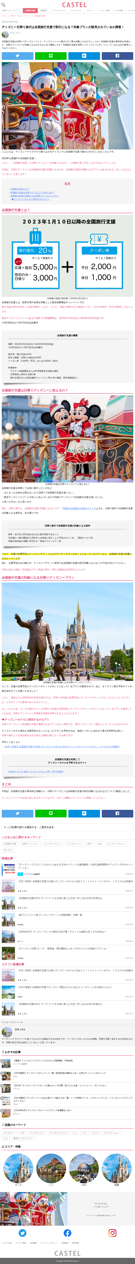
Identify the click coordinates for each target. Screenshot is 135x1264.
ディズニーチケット (116, 844)
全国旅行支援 (30, 10)
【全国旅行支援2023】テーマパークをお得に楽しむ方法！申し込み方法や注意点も (60, 898)
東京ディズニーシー (23, 1138)
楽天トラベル (30, 771)
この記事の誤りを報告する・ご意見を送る (30, 827)
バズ (22, 1133)
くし (75, 1133)
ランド (95, 1133)
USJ (84, 1185)
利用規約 (65, 1243)
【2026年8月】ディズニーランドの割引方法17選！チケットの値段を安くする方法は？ (62, 931)
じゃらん (41, 771)
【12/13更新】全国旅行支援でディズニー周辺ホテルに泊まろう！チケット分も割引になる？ (65, 987)
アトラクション (111, 1133)
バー (84, 1133)
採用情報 (75, 1243)
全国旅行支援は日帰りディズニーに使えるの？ (32, 192)
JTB (48, 771)
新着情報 (43, 10)
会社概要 (33, 1243)
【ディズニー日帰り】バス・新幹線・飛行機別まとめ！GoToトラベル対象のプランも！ (63, 948)
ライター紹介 (7, 1243)
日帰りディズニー (30, 844)
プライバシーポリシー (49, 1243)
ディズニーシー (75, 10)
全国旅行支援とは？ (19, 189)
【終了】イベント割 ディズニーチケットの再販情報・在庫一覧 (50, 915)
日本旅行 (59, 771)
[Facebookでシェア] (117, 56)
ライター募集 (21, 1243)
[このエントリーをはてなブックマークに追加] (84, 56)
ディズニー (9, 1133)
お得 (99, 844)
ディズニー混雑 (104, 10)
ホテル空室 (119, 10)
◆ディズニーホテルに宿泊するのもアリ (31, 199)
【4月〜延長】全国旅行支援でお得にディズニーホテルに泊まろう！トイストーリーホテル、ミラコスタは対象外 (62, 746)
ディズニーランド (58, 10)
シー (51, 1185)
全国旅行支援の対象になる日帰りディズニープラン (34, 196)
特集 (116, 1185)
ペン (6, 1138)
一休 (52, 771)
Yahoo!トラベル (15, 771)
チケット (90, 10)
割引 (89, 844)
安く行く (8, 850)
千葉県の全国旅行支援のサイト (78, 508)
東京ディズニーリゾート (11, 10)
